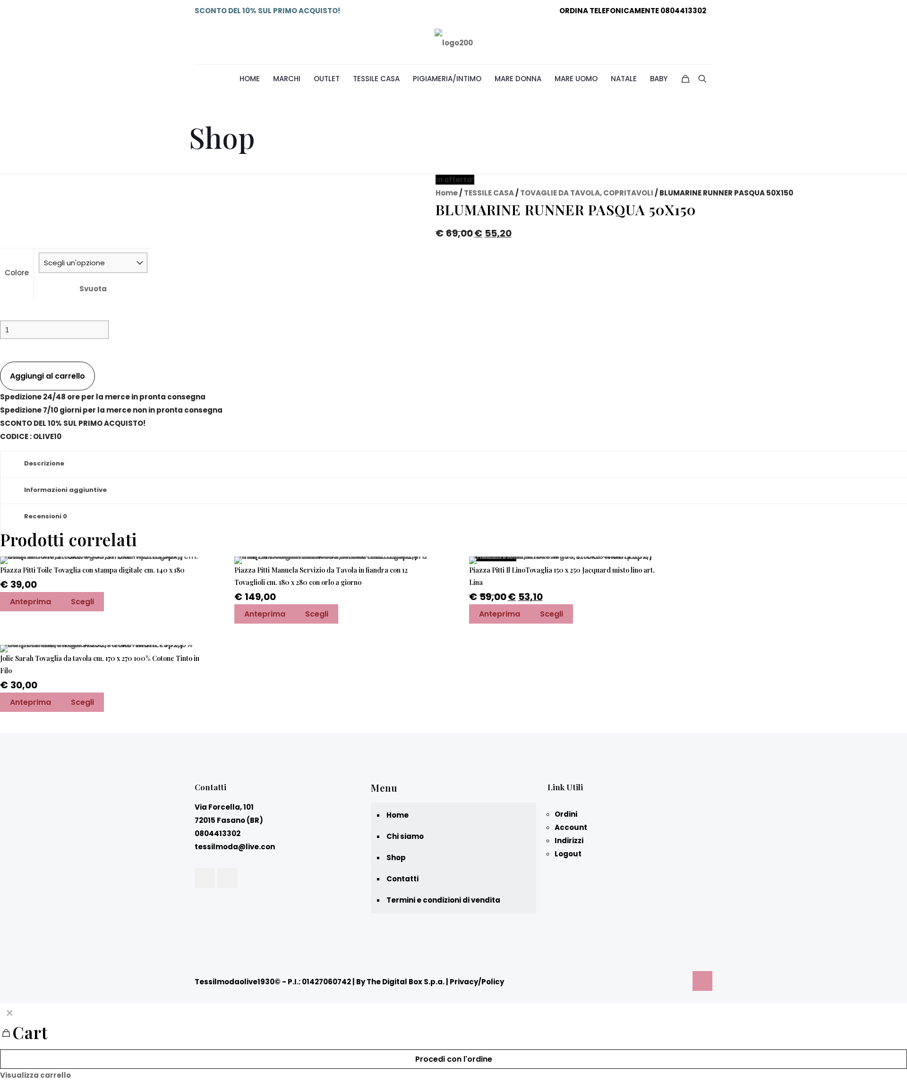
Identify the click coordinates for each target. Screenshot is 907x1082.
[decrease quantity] (3, 314)
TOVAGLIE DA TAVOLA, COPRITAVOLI (586, 193)
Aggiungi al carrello (47, 376)
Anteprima (30, 601)
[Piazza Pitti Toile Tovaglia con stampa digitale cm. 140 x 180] (100, 560)
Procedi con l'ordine (453, 1059)
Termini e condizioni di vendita (443, 900)
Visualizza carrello (35, 1075)
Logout (568, 854)
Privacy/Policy (477, 982)
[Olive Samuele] (454, 42)
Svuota (93, 289)
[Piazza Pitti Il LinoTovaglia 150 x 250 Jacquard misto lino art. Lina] (569, 560)
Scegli (82, 601)
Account (571, 827)
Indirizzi (569, 840)
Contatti (402, 879)
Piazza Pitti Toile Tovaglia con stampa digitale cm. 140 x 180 (92, 570)
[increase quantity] (3, 355)
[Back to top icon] (702, 981)
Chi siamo (405, 836)
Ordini (566, 814)
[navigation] (453, 1043)
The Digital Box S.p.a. (406, 982)
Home (447, 193)
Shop (396, 857)
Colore (17, 273)
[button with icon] (205, 878)
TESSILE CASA (489, 193)
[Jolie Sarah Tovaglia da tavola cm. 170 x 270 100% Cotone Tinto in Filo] (100, 648)
